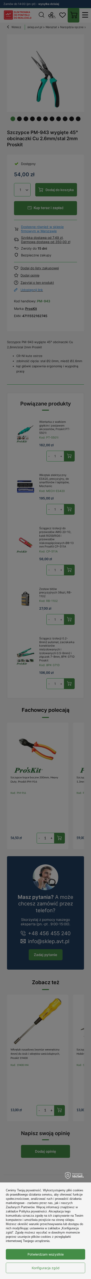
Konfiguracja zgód (46, 1268)
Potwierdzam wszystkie (46, 1254)
